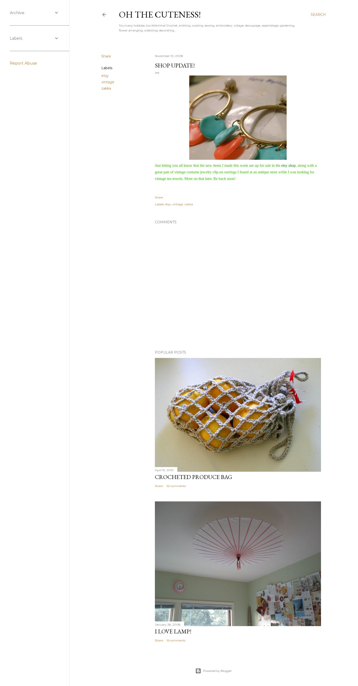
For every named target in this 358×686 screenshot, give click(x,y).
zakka (106, 88)
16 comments (176, 640)
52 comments (176, 486)
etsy (105, 76)
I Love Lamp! (173, 631)
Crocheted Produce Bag (193, 477)
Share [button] (106, 56)
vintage (107, 82)
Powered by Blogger (217, 671)
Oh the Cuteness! (160, 14)
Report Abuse (23, 63)
